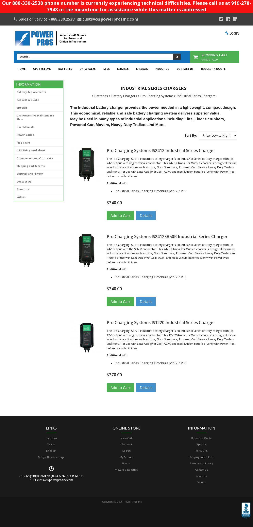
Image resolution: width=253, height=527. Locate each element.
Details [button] (146, 215)
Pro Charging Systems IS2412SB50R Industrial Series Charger (167, 236)
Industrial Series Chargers (196, 96)
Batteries (65, 69)
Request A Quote (213, 69)
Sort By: (191, 135)
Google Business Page (51, 457)
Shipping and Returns (31, 166)
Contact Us (185, 69)
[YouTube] (235, 19)
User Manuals (25, 127)
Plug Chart (23, 142)
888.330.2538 (63, 19)
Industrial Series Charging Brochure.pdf (144, 191)
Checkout (126, 444)
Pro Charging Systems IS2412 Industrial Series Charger (161, 150)
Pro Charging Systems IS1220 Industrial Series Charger (161, 322)
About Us (162, 69)
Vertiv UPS (201, 450)
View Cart (126, 438)
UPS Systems (42, 69)
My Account (126, 457)
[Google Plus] (221, 19)
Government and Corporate (35, 158)
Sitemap (126, 463)
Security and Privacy (30, 173)
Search (126, 450)
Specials (142, 69)
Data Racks (88, 69)
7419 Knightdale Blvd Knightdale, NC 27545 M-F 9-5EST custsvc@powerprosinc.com (51, 478)
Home (21, 69)
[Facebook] (228, 19)
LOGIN (234, 33)
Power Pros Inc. (133, 501)
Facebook (51, 438)
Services (123, 69)
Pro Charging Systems (156, 96)
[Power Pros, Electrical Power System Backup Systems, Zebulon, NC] (246, 513)
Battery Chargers (124, 96)
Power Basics (25, 134)
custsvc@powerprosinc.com (109, 19)
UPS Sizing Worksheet (31, 150)
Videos (21, 197)
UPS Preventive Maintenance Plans (35, 117)
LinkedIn (51, 450)
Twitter (51, 444)
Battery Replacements (31, 92)
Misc (106, 69)
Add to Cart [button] (120, 215)
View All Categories (126, 469)
